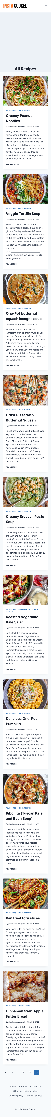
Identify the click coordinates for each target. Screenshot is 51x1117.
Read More (12, 164)
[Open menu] (45, 6)
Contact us (35, 1086)
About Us (23, 1086)
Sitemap (17, 1091)
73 (23, 1072)
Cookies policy (16, 1095)
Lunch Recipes (24, 110)
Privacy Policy (31, 1091)
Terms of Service (34, 1095)
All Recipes (11, 110)
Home (13, 1086)
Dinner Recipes (24, 208)
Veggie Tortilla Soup (23, 214)
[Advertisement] (25, 39)
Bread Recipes (24, 1006)
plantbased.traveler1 (16, 126)
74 (30, 1072)
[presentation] (25, 91)
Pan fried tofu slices (23, 918)
